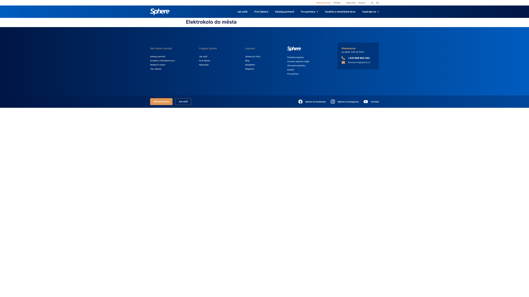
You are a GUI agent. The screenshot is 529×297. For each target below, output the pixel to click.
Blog (247, 60)
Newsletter (250, 65)
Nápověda (351, 3)
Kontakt (361, 3)
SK (372, 3)
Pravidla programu (295, 57)
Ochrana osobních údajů (298, 61)
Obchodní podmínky (296, 65)
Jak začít (242, 11)
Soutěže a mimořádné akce (340, 11)
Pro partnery (293, 74)
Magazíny (249, 69)
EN (377, 3)
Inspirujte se (369, 11)
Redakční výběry (157, 65)
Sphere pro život (252, 56)
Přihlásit (337, 3)
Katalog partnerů (284, 11)
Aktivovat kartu (323, 3)
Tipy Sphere (155, 69)
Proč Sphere (261, 11)
